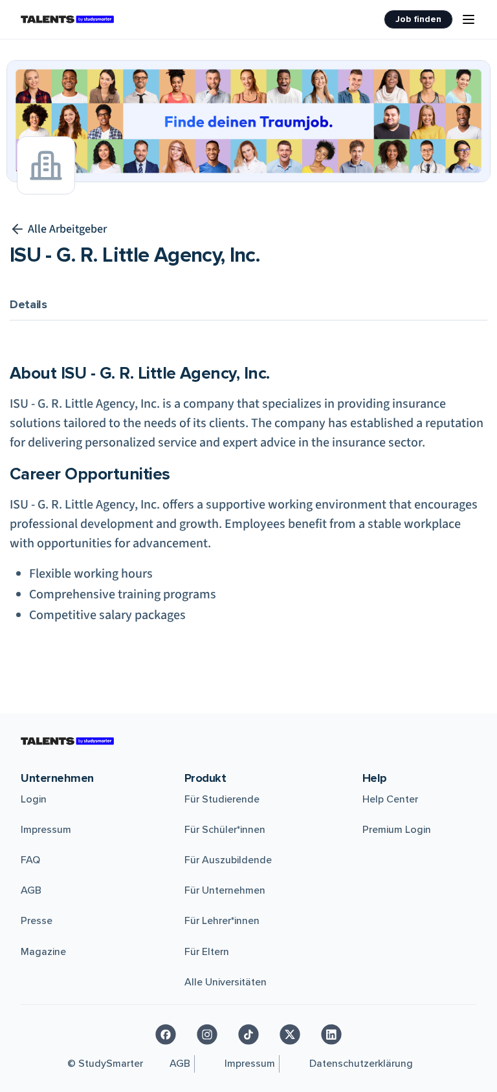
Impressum (46, 829)
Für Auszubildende (228, 860)
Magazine (43, 951)
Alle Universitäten (225, 982)
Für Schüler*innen (224, 829)
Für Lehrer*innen (222, 920)
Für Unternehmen (224, 890)
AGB (31, 890)
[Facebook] (165, 1034)
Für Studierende (222, 799)
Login (34, 799)
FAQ (30, 860)
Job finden (418, 19)
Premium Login (396, 829)
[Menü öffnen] (468, 19)
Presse (36, 920)
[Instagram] (207, 1034)
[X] (290, 1034)
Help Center (390, 799)
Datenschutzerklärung (361, 1063)
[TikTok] (248, 1034)
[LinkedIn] (331, 1034)
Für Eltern (206, 951)
